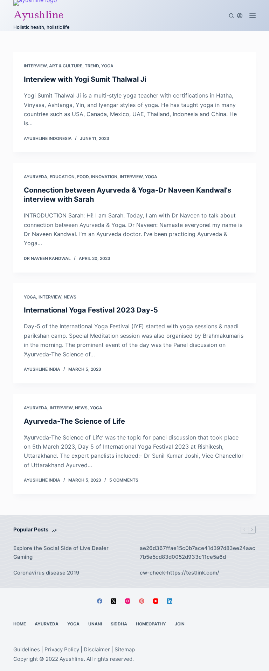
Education (62, 176)
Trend (92, 65)
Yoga (107, 65)
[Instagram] (127, 601)
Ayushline (38, 14)
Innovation (104, 176)
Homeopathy (151, 623)
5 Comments (123, 480)
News (70, 297)
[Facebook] (99, 601)
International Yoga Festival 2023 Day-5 (91, 310)
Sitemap (125, 649)
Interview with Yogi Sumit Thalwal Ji (85, 79)
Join (180, 623)
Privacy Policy (61, 649)
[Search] (231, 15)
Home (19, 623)
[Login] (239, 15)
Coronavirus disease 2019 (46, 572)
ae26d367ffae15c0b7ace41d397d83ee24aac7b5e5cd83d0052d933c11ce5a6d (197, 552)
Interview (35, 65)
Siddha (119, 623)
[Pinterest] (141, 601)
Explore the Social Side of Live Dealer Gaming (61, 552)
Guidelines (26, 649)
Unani (95, 623)
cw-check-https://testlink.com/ (179, 572)
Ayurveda (35, 176)
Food (83, 176)
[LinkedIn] (169, 601)
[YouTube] (155, 601)
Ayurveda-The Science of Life (74, 421)
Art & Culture (65, 65)
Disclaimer (97, 649)
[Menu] (252, 15)
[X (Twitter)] (113, 601)
